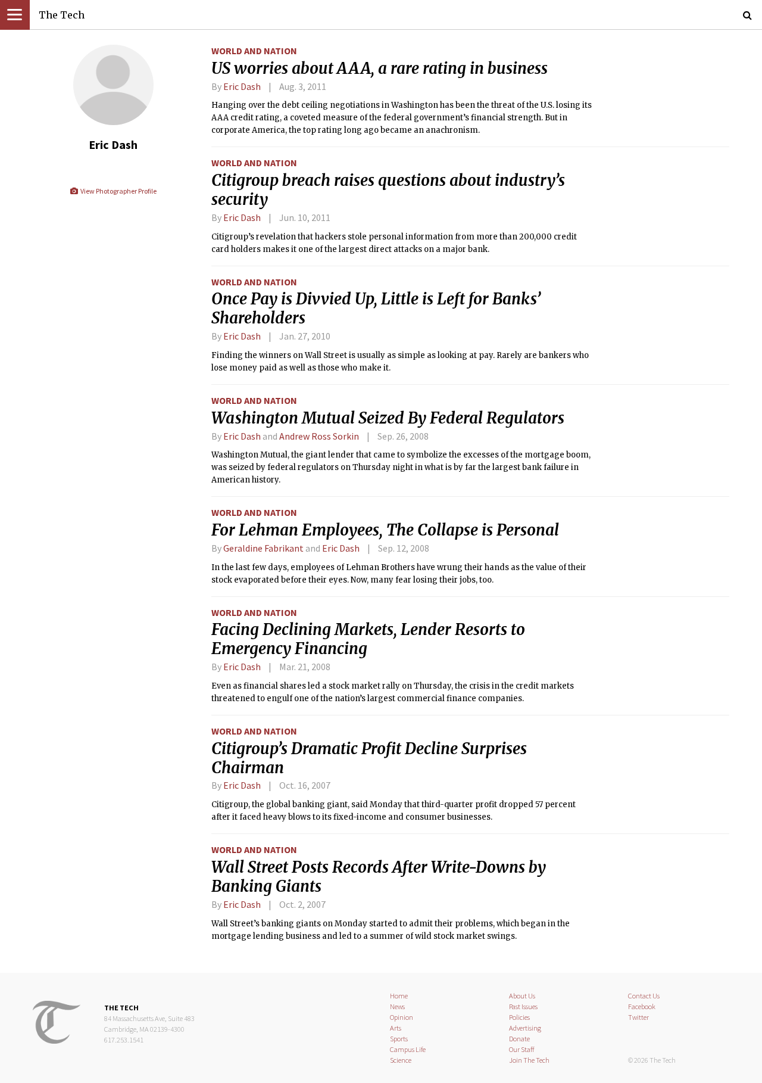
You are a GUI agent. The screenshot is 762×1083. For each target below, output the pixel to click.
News (397, 1006)
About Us (522, 995)
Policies (519, 1017)
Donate (519, 1038)
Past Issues (523, 1006)
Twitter (638, 1017)
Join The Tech (529, 1060)
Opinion (401, 1017)
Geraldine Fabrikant (263, 548)
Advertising (525, 1027)
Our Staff (522, 1049)
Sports (399, 1038)
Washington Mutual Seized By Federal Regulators (387, 418)
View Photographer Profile (117, 190)
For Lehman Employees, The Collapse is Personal (385, 530)
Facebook (641, 1006)
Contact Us (644, 995)
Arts (395, 1027)
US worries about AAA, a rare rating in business (379, 68)
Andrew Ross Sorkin (319, 436)
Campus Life (408, 1049)
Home (399, 995)
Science (400, 1060)
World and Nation (254, 51)
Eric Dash (242, 86)
